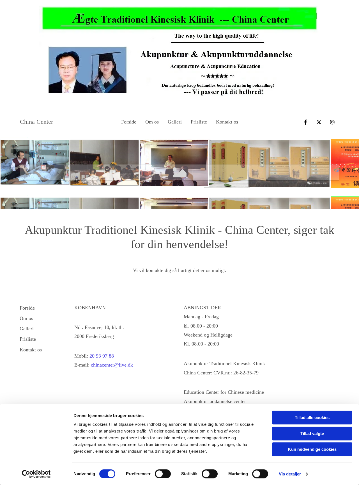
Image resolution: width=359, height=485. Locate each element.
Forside (128, 122)
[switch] (163, 473)
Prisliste (199, 122)
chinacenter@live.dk (112, 365)
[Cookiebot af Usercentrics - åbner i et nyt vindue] (36, 474)
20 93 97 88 (101, 356)
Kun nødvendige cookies (312, 449)
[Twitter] (318, 122)
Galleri (175, 122)
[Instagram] (332, 122)
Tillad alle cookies (312, 417)
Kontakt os (227, 122)
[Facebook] (305, 122)
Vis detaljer (290, 474)
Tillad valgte (312, 433)
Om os (152, 122)
